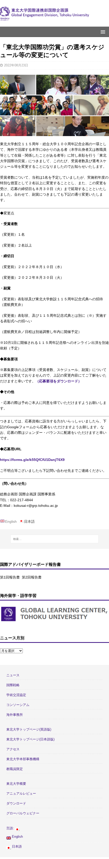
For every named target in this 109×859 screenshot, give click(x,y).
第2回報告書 (32, 577)
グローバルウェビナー (22, 813)
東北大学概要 (16, 784)
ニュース (13, 675)
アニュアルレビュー (21, 793)
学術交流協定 (16, 695)
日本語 (16, 846)
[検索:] (55, 539)
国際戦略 (13, 685)
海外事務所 (14, 715)
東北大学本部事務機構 (22, 759)
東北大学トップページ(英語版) (28, 729)
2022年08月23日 (16, 65)
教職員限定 (14, 769)
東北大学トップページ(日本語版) (30, 739)
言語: (10, 828)
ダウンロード (16, 803)
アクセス (13, 749)
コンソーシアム (17, 705)
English (17, 836)
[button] (102, 31)
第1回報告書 (10, 577)
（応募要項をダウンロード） (58, 381)
